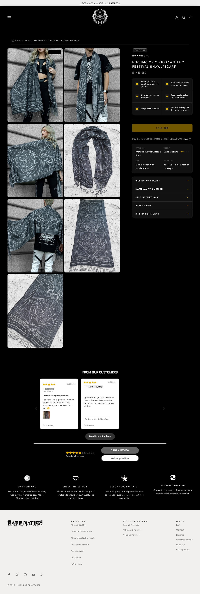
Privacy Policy (183, 549)
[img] (49, 384)
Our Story (180, 544)
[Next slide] (163, 408)
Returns (180, 535)
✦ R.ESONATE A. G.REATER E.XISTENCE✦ (100, 3)
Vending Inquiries (131, 535)
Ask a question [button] (120, 458)
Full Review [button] (48, 425)
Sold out (162, 128)
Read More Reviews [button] (100, 436)
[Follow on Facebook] (9, 574)
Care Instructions (184, 539)
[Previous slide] (36, 408)
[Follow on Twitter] (17, 574)
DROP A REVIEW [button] (120, 450)
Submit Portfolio (131, 525)
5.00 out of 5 (88, 453)
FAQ (178, 525)
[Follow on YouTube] (33, 574)
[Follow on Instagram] (25, 574)
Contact (180, 530)
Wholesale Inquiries (132, 530)
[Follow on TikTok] (41, 574)
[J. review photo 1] (46, 415)
